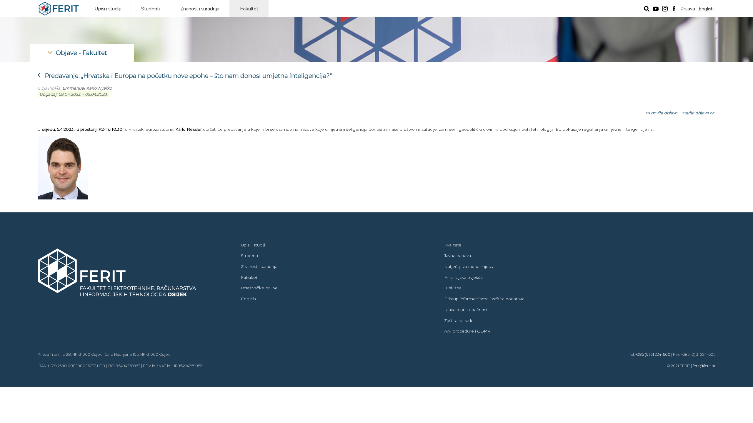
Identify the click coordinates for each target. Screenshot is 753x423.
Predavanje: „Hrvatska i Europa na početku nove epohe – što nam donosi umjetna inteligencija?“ (185, 75)
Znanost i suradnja (199, 8)
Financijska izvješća (463, 277)
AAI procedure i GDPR (467, 331)
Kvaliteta (452, 245)
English (706, 8)
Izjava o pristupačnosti (466, 309)
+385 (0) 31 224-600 (652, 354)
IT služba (453, 288)
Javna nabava (457, 255)
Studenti (150, 8)
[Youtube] (656, 8)
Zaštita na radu (459, 320)
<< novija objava (661, 112)
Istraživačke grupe (259, 288)
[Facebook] (674, 8)
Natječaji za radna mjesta (469, 266)
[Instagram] (665, 8)
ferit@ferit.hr (704, 366)
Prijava (687, 8)
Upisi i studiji (107, 8)
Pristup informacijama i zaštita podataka (484, 298)
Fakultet (249, 8)
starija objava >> (698, 112)
